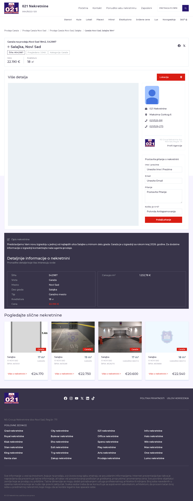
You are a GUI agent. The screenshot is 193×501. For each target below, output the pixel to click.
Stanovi (68, 19)
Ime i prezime (152, 164)
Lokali (89, 19)
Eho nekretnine (60, 441)
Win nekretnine (153, 441)
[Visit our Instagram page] (71, 398)
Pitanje (148, 187)
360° (182, 19)
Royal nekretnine (14, 436)
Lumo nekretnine (154, 458)
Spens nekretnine (108, 441)
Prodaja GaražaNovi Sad (34, 30)
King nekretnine (13, 452)
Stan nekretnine (13, 447)
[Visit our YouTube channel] (76, 398)
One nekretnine (153, 452)
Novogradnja (169, 19)
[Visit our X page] (82, 398)
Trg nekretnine (60, 452)
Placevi (100, 19)
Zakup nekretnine (61, 458)
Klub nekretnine (13, 441)
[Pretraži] (185, 8)
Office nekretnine (108, 436)
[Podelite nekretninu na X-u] (184, 45)
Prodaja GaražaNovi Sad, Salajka (65, 30)
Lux (156, 19)
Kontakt (97, 8)
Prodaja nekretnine (109, 458)
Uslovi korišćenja (178, 398)
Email (148, 176)
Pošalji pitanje (163, 219)
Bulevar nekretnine (62, 436)
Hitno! (111, 19)
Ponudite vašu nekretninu (121, 8)
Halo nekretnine (153, 436)
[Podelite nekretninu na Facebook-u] (179, 45)
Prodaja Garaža (11, 30)
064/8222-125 (29, 11)
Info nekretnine (153, 430)
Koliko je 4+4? (152, 207)
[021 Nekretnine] (11, 8)
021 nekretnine (106, 430)
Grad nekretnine (13, 430)
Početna (83, 8)
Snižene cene (143, 19)
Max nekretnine (153, 447)
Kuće (78, 19)
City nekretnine (60, 430)
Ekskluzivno (125, 19)
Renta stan (10, 458)
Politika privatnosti (152, 398)
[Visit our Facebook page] (65, 398)
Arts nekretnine (107, 452)
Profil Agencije (174, 145)
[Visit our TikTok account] (93, 398)
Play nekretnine (107, 447)
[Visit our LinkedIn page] (87, 398)
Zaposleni (146, 8)
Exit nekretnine (60, 447)
